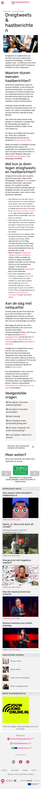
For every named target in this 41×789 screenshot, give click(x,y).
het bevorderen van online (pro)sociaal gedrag (19, 339)
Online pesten (16, 367)
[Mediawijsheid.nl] (16, 3)
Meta (27, 276)
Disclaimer (15, 770)
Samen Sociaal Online (22, 140)
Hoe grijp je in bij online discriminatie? (17, 410)
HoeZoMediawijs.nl (21, 743)
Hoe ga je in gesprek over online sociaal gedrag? (18, 429)
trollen (26, 181)
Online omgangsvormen (19, 686)
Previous (6, 473)
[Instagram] (27, 762)
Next (34, 473)
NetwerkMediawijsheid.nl (21, 739)
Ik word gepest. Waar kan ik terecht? (18, 436)
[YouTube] (20, 762)
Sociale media (15, 661)
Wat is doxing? (14, 416)
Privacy (34, 770)
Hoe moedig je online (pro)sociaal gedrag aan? (16, 422)
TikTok (10, 278)
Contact (4, 770)
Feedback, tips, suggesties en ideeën (20, 774)
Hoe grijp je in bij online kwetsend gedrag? (17, 403)
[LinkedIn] (13, 762)
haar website (29, 269)
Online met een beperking (19, 678)
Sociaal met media (18, 11)
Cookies (25, 770)
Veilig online (7, 11)
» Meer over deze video (11, 520)
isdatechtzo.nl (24, 748)
